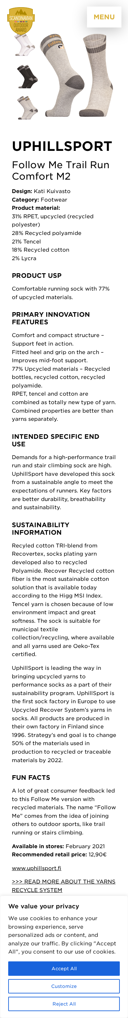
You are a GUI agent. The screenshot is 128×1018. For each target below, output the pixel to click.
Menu (104, 17)
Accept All (64, 968)
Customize (64, 986)
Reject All (64, 1004)
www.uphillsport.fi (36, 868)
